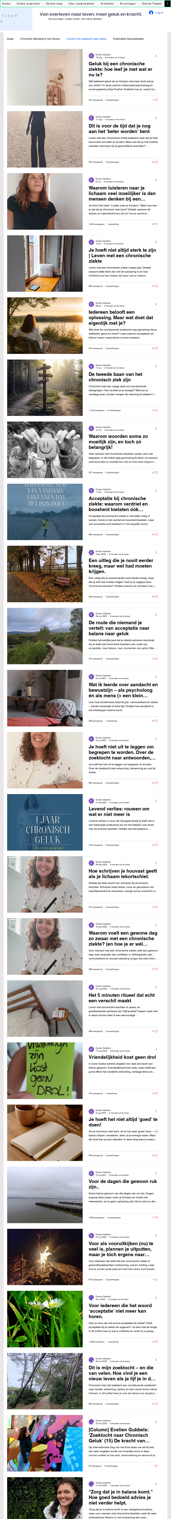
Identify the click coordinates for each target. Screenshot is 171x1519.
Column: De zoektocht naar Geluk (86, 38)
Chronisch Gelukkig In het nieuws (40, 38)
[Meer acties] (157, 56)
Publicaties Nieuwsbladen (128, 38)
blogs (10, 38)
